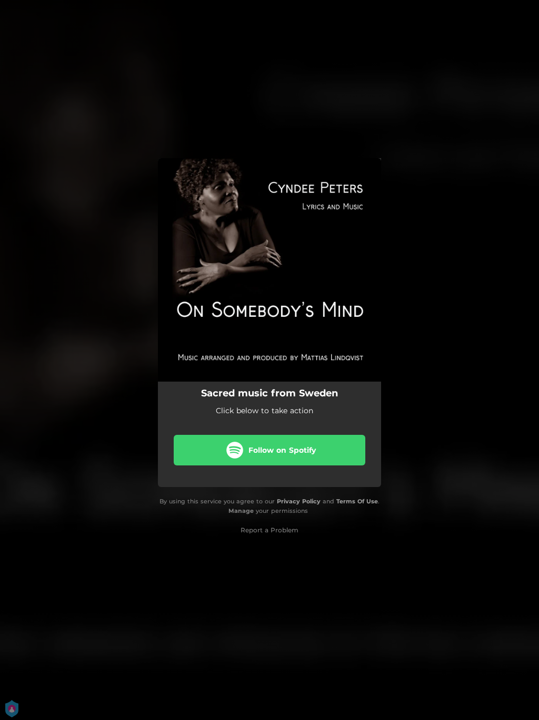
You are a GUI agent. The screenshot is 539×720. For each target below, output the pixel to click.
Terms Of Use (357, 501)
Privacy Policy (299, 501)
